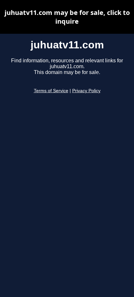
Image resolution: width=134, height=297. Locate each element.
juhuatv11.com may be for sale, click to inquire (67, 17)
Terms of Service (51, 90)
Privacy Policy (86, 90)
